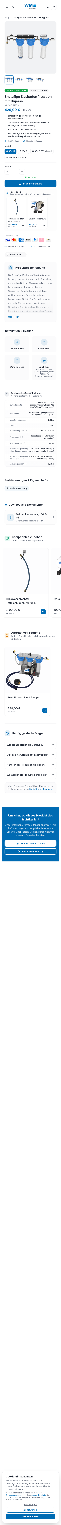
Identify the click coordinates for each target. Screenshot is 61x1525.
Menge (8, 166)
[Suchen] (47, 6)
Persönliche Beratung (33, 851)
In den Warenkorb (32, 183)
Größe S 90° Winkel (42, 151)
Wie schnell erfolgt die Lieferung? (25, 744)
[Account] (12, 6)
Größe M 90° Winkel (16, 157)
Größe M (10, 151)
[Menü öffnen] (7, 6)
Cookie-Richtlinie (38, 1495)
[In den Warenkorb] (43, 611)
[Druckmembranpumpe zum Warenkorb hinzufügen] (44, 225)
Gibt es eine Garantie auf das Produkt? (27, 754)
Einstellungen (30, 1504)
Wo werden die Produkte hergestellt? (27, 774)
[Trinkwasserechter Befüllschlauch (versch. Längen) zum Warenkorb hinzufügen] (23, 225)
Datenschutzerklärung (15, 1495)
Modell (8, 146)
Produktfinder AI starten (33, 843)
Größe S (23, 151)
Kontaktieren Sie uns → (40, 789)
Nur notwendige (31, 1510)
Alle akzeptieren (30, 1516)
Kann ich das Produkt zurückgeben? (26, 764)
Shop (7, 17)
